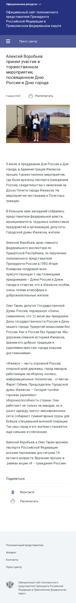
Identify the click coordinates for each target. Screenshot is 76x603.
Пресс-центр (28, 41)
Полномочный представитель (25, 545)
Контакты (12, 559)
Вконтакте (27, 492)
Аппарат (11, 552)
